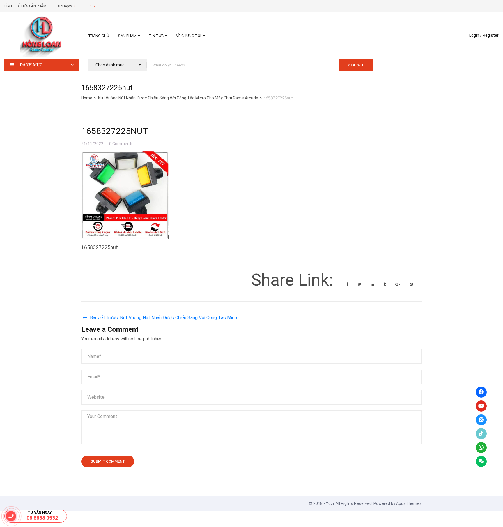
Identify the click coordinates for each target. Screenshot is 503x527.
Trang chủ (98, 36)
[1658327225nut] (125, 156)
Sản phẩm (127, 36)
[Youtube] (481, 406)
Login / (475, 35)
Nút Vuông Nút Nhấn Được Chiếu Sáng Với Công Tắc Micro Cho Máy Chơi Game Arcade (178, 98)
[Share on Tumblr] (385, 284)
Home (86, 98)
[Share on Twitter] (360, 284)
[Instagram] (481, 420)
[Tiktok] (481, 434)
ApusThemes (409, 503)
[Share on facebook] (347, 284)
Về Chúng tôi (189, 36)
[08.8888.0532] (11, 516)
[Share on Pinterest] (411, 284)
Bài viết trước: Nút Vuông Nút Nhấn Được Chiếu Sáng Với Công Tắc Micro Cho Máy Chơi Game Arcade (164, 318)
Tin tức (156, 36)
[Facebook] (481, 392)
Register (491, 35)
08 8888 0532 (42, 518)
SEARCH (355, 65)
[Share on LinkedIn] (373, 284)
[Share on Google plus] (398, 284)
